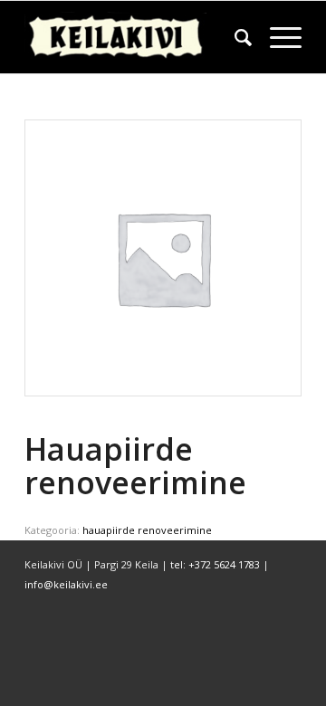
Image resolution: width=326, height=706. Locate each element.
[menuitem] (234, 37)
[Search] (234, 37)
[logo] (135, 37)
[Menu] (277, 37)
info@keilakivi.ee (66, 584)
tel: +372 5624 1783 (215, 564)
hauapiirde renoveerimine (147, 530)
